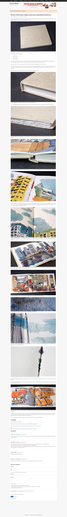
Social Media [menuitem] (42, 0)
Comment (12, 477)
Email (11, 469)
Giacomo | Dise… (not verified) (15, 434)
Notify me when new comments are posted (18, 494)
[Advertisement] (33, 505)
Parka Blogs (14, 4)
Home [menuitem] (11, 0)
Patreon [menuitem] (38, 0)
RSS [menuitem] (34, 0)
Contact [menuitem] (47, 0)
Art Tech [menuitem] (25, 0)
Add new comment (13, 498)
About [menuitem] (50, 0)
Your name (12, 466)
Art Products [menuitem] (21, 0)
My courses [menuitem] (30, 0)
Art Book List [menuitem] (16, 0)
